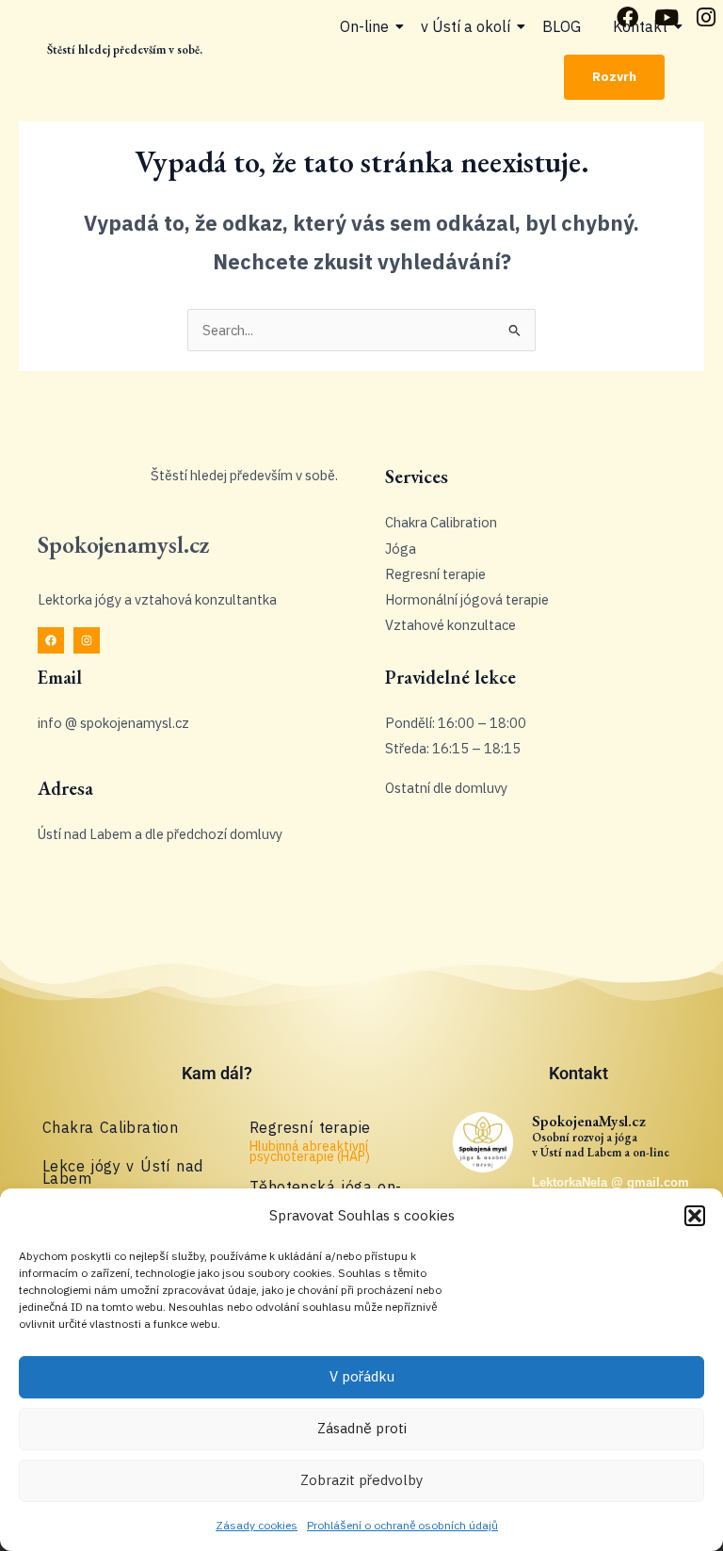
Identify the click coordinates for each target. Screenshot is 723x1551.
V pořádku (361, 1376)
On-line (364, 26)
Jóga (400, 548)
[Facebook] (51, 640)
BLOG (561, 26)
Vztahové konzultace (450, 625)
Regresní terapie (435, 574)
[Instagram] (86, 640)
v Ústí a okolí (465, 26)
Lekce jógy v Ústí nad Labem (122, 1172)
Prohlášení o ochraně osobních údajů (402, 1525)
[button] (694, 1215)
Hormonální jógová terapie (467, 599)
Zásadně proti (362, 1428)
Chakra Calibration (441, 522)
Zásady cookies (256, 1525)
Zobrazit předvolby (361, 1480)
